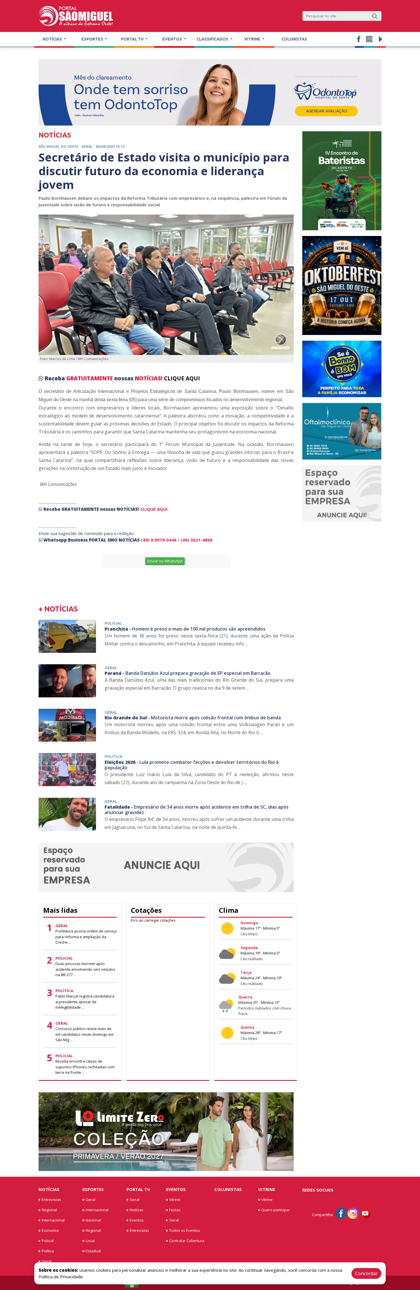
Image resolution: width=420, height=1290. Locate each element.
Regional (49, 1209)
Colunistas (294, 39)
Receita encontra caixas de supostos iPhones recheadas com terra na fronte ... (85, 1067)
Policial (48, 1240)
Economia (50, 1230)
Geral (46, 1261)
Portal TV (138, 1189)
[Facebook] (341, 1213)
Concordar (366, 1273)
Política (48, 1250)
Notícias (49, 1189)
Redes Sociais (317, 1190)
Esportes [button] (92, 39)
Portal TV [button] (133, 39)
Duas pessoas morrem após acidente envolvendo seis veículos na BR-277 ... (85, 969)
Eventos (137, 1220)
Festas (175, 1209)
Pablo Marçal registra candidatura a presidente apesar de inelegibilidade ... (84, 1002)
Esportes (93, 1189)
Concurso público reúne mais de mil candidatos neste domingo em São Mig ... (84, 1034)
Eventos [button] (172, 39)
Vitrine (174, 1199)
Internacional (53, 1220)
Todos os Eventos (184, 1230)
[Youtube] (365, 1213)
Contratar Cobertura (186, 1240)
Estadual (93, 1250)
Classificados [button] (213, 39)
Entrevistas (51, 1199)
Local (90, 1240)
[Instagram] (353, 1213)
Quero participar (275, 1209)
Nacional (93, 1220)
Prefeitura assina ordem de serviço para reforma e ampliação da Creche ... (86, 936)
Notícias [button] (53, 39)
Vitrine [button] (252, 39)
